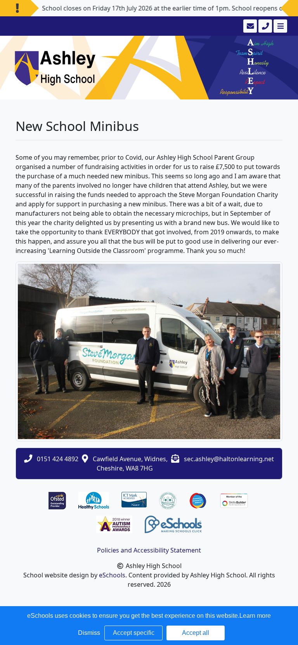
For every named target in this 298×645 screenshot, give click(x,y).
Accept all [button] (195, 632)
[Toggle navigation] (279, 26)
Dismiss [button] (89, 632)
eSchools (112, 575)
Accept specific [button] (133, 632)
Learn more (255, 615)
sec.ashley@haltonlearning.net (229, 459)
